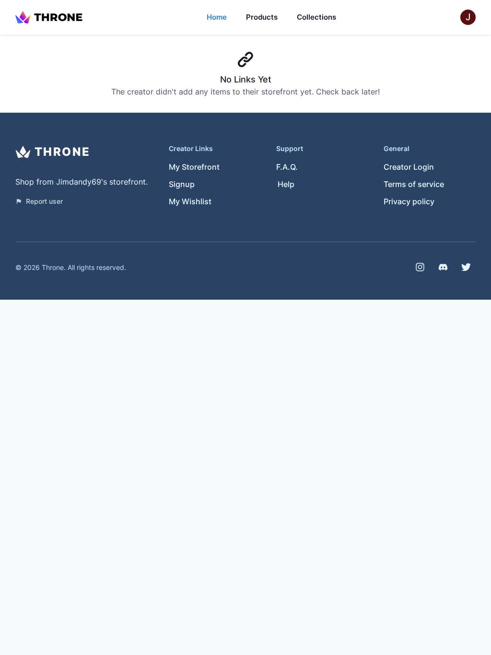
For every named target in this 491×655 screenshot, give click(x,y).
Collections (316, 17)
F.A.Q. (287, 167)
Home (217, 17)
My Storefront (194, 167)
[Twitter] (466, 267)
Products (262, 17)
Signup (182, 184)
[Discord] (443, 267)
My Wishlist (190, 201)
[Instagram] (420, 267)
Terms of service (414, 184)
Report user (44, 201)
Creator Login (409, 167)
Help (286, 184)
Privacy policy (409, 201)
